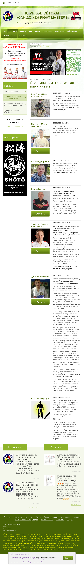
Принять (68, 558)
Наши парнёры (10, 35)
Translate (46, 46)
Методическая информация (66, 31)
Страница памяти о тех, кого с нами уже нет (13, 97)
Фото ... (40, 151)
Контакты (23, 35)
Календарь (47, 31)
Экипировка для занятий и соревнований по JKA (13, 104)
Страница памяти (45, 79)
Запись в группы (25, 31)
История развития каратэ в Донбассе (13, 111)
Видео (37, 31)
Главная (7, 517)
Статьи (38, 517)
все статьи (75, 505)
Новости (28, 517)
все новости (33, 507)
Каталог (36, 79)
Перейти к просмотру (15, 126)
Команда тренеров (11, 91)
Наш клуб (13, 31)
